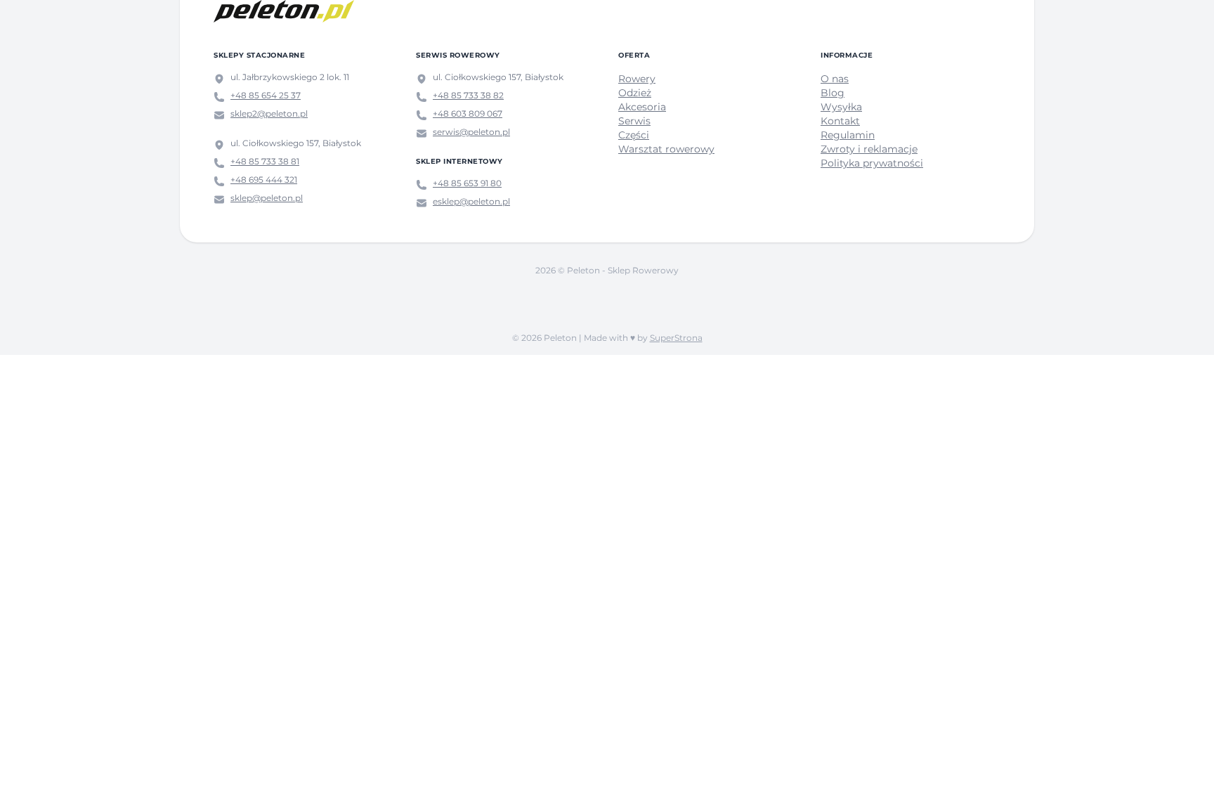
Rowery (636, 78)
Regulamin (848, 135)
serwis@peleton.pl (471, 131)
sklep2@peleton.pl (269, 113)
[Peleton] (284, 11)
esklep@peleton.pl (471, 201)
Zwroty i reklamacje (869, 149)
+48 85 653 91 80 (467, 183)
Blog (832, 92)
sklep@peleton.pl (266, 198)
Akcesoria (642, 106)
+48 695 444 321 (263, 179)
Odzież (634, 92)
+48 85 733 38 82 (468, 95)
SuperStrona (676, 337)
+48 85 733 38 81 (264, 161)
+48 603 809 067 (467, 113)
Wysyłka (841, 106)
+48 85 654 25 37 (265, 95)
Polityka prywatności (872, 163)
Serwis (634, 121)
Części (633, 135)
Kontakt (840, 121)
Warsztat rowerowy (666, 149)
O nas (835, 78)
